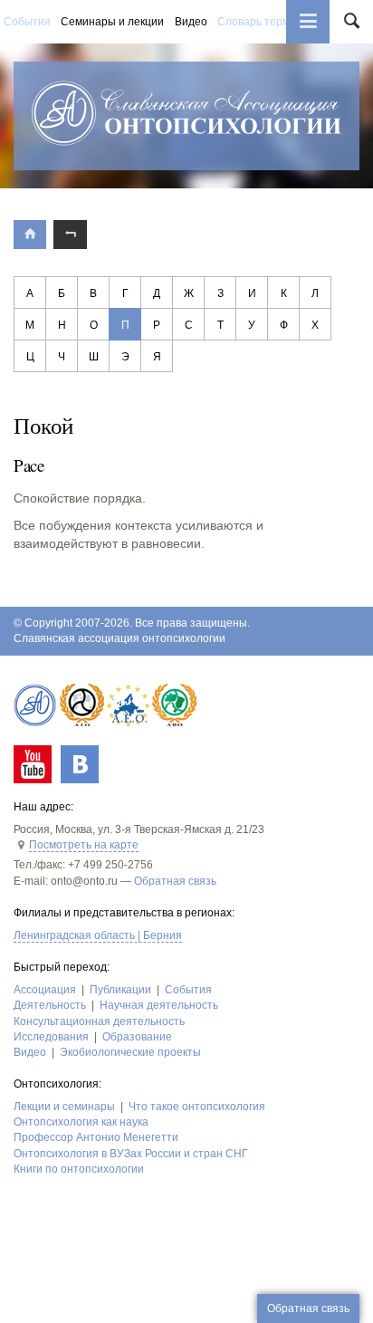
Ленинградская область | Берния (98, 935)
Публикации (120, 989)
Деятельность (50, 1005)
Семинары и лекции (112, 21)
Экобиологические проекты (130, 1052)
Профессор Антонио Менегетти (96, 1137)
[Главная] (30, 234)
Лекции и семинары (64, 1106)
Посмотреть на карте (84, 845)
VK (80, 764)
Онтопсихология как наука (81, 1122)
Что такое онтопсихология (197, 1106)
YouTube (33, 764)
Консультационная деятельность (99, 1021)
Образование (137, 1037)
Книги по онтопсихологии (79, 1169)
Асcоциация (45, 989)
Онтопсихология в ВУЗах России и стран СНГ (131, 1153)
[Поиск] (351, 21)
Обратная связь (175, 881)
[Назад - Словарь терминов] (69, 234)
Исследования (51, 1037)
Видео (191, 21)
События (27, 21)
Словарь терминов (265, 21)
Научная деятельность (159, 1005)
